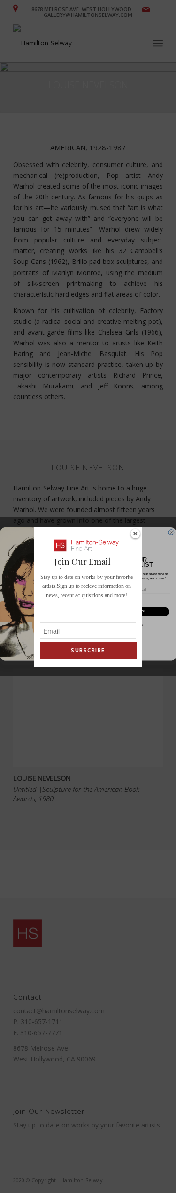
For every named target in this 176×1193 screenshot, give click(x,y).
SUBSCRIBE (88, 650)
